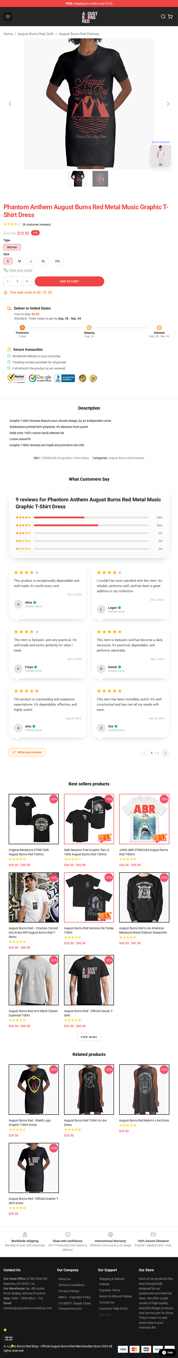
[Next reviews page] (165, 753)
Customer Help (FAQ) (113, 1308)
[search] (163, 16)
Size (6, 254)
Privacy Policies (68, 1291)
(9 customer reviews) (37, 224)
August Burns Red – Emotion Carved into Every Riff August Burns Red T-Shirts (33, 932)
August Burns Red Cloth (36, 34)
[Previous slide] (10, 103)
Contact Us (106, 1302)
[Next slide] (167, 103)
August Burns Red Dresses (79, 34)
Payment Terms (109, 1290)
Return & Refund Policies (115, 1296)
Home (8, 34)
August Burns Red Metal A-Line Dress (144, 1120)
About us (64, 1279)
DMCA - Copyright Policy (74, 1297)
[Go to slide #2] (100, 179)
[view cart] (170, 16)
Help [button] (170, 1352)
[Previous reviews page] (144, 753)
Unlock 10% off (9, 1338)
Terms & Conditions (71, 1285)
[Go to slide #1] (77, 179)
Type (6, 240)
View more (89, 1037)
